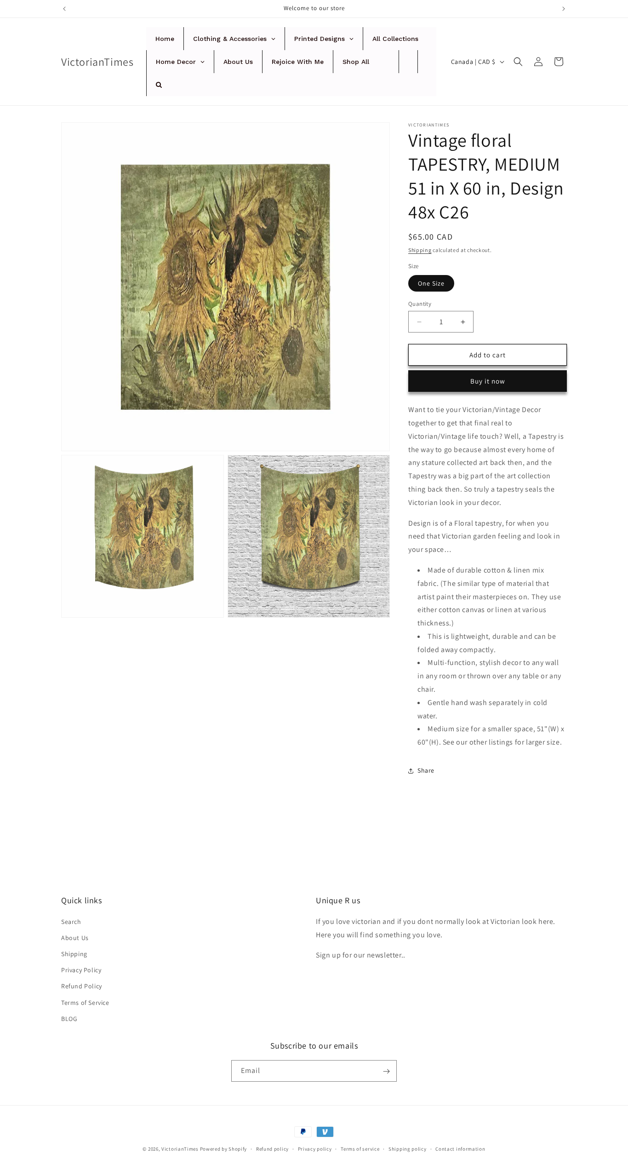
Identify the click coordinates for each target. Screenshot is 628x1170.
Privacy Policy (81, 969)
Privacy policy (315, 1148)
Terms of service (360, 1148)
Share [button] (425, 771)
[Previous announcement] (64, 8)
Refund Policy (81, 986)
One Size (431, 283)
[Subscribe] (386, 1071)
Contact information (460, 1148)
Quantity (419, 304)
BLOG (69, 1018)
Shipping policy (407, 1148)
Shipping (420, 250)
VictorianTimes (180, 1149)
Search (71, 921)
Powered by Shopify (223, 1149)
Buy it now (487, 381)
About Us (75, 937)
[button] (518, 62)
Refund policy (272, 1148)
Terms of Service (85, 1002)
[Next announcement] (564, 8)
